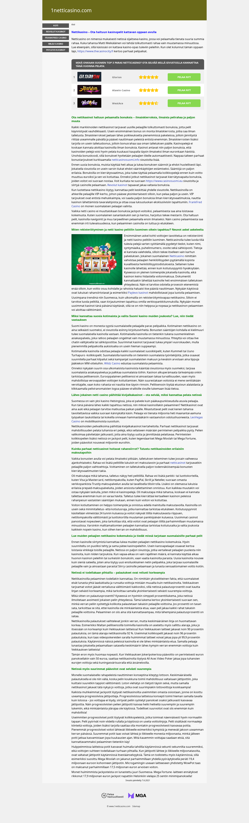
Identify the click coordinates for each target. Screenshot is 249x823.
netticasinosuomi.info (126, 160)
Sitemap (136, 806)
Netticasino (177, 256)
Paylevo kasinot (138, 293)
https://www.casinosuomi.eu (164, 181)
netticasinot (177, 463)
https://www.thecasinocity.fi (95, 51)
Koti (55, 25)
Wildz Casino (112, 363)
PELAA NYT (184, 77)
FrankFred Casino (55, 38)
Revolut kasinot (117, 185)
